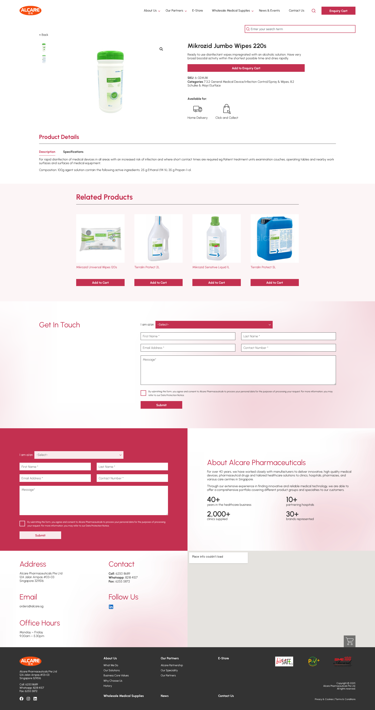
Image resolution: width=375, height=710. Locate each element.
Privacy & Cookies (324, 699)
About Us (150, 10)
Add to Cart (100, 282)
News (165, 696)
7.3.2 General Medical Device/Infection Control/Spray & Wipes (246, 82)
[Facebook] (21, 699)
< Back (43, 35)
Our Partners (174, 10)
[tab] (47, 153)
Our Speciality (169, 670)
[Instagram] (28, 699)
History (108, 686)
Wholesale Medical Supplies (231, 10)
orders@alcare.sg (31, 606)
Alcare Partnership (172, 665)
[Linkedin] (35, 699)
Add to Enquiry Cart (246, 68)
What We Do (111, 665)
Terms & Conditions (345, 699)
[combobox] (300, 29)
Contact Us (296, 10)
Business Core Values (116, 675)
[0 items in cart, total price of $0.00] (349, 641)
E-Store (197, 10)
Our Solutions (112, 670)
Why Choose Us (113, 680)
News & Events (269, 10)
